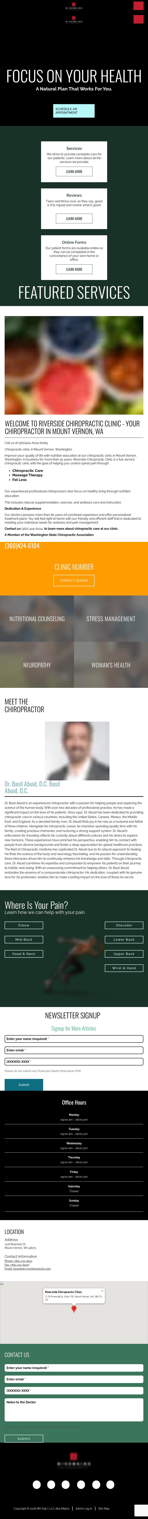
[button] (74, 1309)
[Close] (102, 1290)
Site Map (103, 1508)
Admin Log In (84, 1508)
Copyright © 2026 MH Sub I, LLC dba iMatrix (41, 1508)
